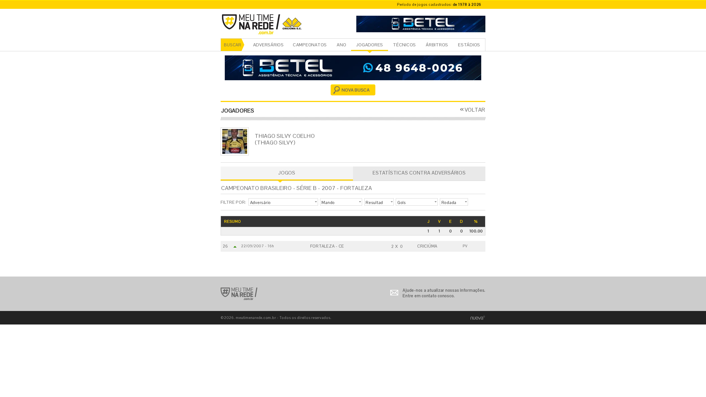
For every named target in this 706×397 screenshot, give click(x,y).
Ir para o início (239, 294)
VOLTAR (475, 109)
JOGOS (286, 173)
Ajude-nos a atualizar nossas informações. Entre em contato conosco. (444, 293)
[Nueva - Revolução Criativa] (477, 317)
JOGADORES (369, 45)
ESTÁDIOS (469, 45)
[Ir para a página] (420, 23)
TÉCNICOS (404, 45)
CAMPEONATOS (310, 45)
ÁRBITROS (437, 45)
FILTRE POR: (233, 202)
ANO (341, 45)
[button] (283, 202)
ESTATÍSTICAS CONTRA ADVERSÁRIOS (419, 173)
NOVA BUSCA (356, 90)
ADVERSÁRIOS (268, 45)
